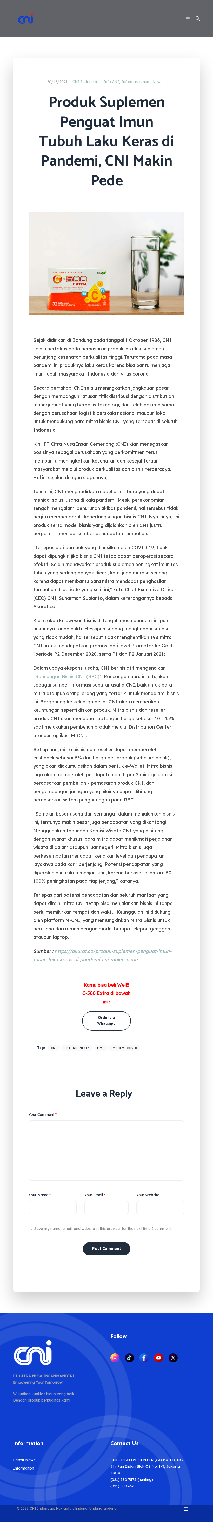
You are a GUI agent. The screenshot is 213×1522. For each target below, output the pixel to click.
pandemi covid (124, 1048)
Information (23, 1468)
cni (54, 1048)
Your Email (94, 1195)
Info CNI (111, 81)
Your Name (40, 1195)
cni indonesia (77, 1048)
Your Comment (43, 1114)
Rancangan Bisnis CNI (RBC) (67, 677)
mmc (100, 1048)
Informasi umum (135, 81)
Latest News (24, 1460)
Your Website (147, 1195)
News (157, 81)
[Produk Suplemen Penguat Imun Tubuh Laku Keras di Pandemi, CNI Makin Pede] (106, 263)
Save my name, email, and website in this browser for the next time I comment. (103, 1228)
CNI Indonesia (85, 81)
